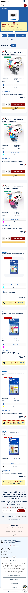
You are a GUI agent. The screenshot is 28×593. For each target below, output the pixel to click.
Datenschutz (17, 575)
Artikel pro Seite (21, 35)
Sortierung (10, 35)
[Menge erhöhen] (9, 104)
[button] (13, 108)
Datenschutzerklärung (22, 516)
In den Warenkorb (18, 104)
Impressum (10, 575)
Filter (4, 35)
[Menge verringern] (3, 104)
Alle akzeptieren (14, 579)
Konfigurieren (14, 583)
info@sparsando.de (9, 552)
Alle (13, 45)
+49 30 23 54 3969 (6, 554)
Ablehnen (14, 587)
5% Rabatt (8, 507)
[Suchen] (25, 5)
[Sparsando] (5, 2)
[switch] (25, 591)
